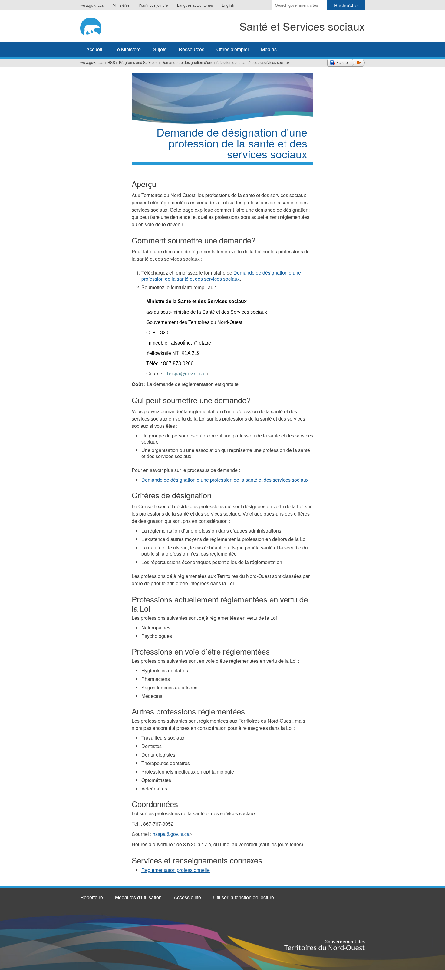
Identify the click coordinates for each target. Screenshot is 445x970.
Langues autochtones (195, 5)
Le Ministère (127, 49)
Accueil (94, 49)
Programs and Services (138, 62)
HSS (111, 62)
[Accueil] (100, 25)
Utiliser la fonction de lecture (243, 897)
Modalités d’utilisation (138, 897)
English (228, 5)
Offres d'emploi (232, 49)
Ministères (121, 5)
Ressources (191, 49)
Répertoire (91, 897)
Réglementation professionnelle (175, 869)
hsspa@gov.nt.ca (173, 833)
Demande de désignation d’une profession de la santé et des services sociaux (221, 275)
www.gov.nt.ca (92, 5)
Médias (269, 49)
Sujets (159, 49)
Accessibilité (187, 897)
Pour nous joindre (153, 5)
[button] (346, 63)
